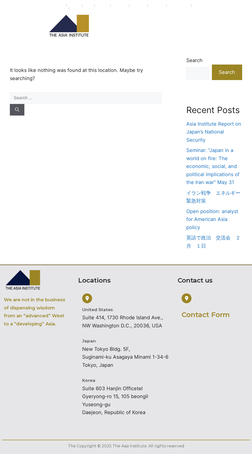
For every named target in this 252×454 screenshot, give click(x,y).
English (57, 5)
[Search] (17, 110)
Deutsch (157, 5)
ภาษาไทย (59, 8)
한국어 (102, 5)
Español (138, 5)
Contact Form (206, 314)
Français (119, 5)
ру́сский (78, 8)
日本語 (74, 5)
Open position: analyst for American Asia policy (212, 219)
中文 (88, 5)
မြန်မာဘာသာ (179, 5)
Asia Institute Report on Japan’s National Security (213, 132)
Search (194, 60)
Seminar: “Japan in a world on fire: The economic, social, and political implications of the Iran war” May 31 (212, 166)
